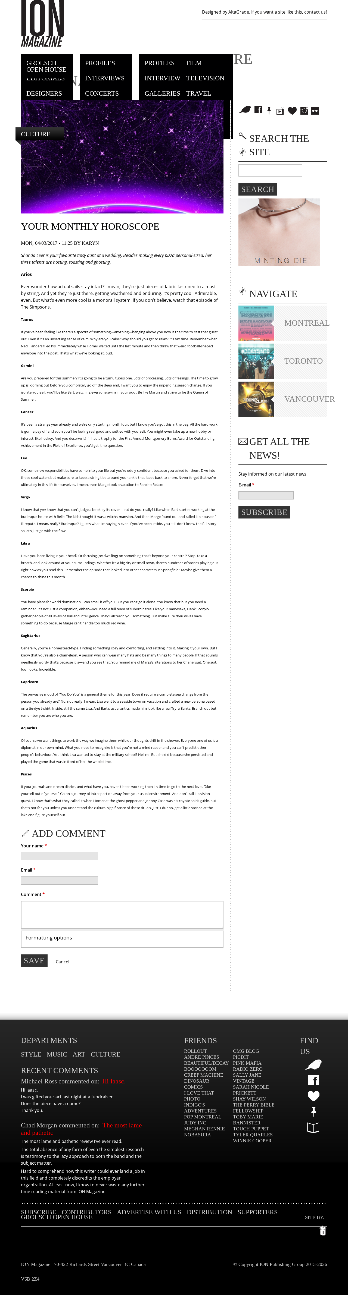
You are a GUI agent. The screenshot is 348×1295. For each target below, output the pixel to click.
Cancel (62, 962)
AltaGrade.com (323, 1229)
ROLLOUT (195, 1051)
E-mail (246, 485)
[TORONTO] (256, 377)
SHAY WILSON (249, 1099)
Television (205, 78)
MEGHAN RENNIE (204, 1128)
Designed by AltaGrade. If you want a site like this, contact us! (264, 12)
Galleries (162, 93)
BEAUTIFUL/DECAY (206, 1063)
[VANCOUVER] (256, 415)
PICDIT (241, 1057)
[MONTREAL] (256, 339)
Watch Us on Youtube (280, 111)
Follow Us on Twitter (244, 109)
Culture (36, 134)
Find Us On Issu (313, 1128)
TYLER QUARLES (253, 1134)
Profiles (100, 63)
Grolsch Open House (46, 66)
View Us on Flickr (315, 111)
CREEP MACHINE (203, 1075)
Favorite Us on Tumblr (313, 1096)
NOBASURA (197, 1134)
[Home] (42, 23)
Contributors (86, 1212)
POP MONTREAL (202, 1117)
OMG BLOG (246, 1051)
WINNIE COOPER (252, 1140)
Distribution (209, 1212)
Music (57, 1054)
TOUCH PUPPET (251, 1128)
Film (194, 63)
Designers (44, 93)
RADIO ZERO (248, 1069)
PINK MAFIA (247, 1063)
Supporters (258, 1212)
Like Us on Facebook (258, 109)
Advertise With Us (149, 1212)
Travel (198, 93)
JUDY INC (195, 1123)
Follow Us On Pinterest (313, 1112)
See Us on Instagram (304, 111)
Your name (34, 846)
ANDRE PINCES (201, 1057)
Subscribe (38, 1212)
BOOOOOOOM (200, 1069)
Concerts (102, 93)
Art (79, 1054)
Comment (33, 894)
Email (28, 870)
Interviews (105, 78)
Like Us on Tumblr (292, 111)
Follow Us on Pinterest (269, 111)
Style (31, 1054)
